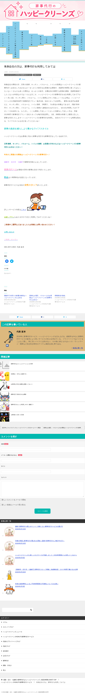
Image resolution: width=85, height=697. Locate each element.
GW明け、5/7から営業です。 (19, 374)
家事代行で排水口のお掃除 (18, 394)
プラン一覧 (31, 40)
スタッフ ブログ (8, 627)
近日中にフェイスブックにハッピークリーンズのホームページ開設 (21, 427)
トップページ (3, 40)
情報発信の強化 (60, 295)
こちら (23, 209)
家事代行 (6, 660)
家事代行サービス (22, 40)
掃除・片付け (7, 665)
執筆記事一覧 (78, 348)
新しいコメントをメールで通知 (14, 500)
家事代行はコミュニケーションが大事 (22, 364)
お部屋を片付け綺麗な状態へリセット (22, 384)
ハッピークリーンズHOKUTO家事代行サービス (18, 75)
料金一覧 (40, 40)
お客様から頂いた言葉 (17, 414)
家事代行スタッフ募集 (64, 40)
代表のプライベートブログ (11, 641)
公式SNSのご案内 (74, 40)
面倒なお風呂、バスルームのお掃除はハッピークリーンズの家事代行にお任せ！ (40, 298)
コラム (5, 622)
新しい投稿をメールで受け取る (14, 505)
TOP (29, 680)
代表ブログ (37, 75)
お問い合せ (55, 40)
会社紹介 (6, 651)
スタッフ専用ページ (81, 40)
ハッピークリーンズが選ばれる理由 (15, 40)
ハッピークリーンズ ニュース (12, 632)
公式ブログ (6, 656)
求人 (4, 670)
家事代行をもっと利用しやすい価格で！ (22, 404)
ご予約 (46, 40)
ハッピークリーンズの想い (9, 40)
